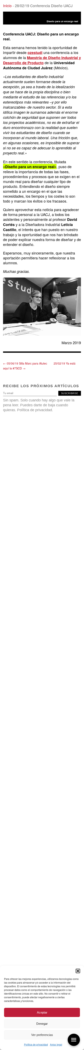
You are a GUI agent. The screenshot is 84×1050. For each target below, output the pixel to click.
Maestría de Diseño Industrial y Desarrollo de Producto (42, 60)
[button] (78, 971)
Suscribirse (69, 393)
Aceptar (42, 1012)
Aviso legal (56, 1044)
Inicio (7, 5)
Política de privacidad (36, 1044)
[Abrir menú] (74, 1040)
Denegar (42, 1023)
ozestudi (35, 52)
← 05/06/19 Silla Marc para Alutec (25, 363)
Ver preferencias (42, 1035)
